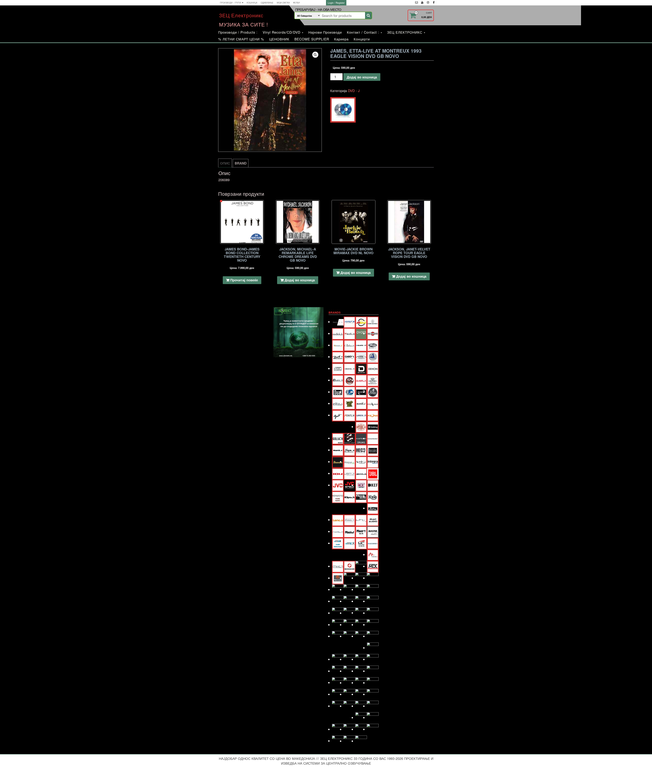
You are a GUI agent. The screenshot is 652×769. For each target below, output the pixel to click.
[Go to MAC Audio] (373, 519)
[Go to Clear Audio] (373, 356)
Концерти (362, 39)
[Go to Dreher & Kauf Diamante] (373, 380)
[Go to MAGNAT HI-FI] (361, 531)
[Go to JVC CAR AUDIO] (349, 485)
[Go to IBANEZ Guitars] (338, 461)
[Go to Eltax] (338, 403)
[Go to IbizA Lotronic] (349, 461)
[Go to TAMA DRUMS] (349, 694)
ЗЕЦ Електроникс (241, 15)
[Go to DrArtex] (361, 380)
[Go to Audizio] (349, 333)
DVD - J (354, 90)
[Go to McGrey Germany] (373, 543)
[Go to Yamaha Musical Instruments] (361, 740)
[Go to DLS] (349, 380)
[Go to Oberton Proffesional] (361, 577)
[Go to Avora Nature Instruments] (361, 333)
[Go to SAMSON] (349, 659)
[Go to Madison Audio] (338, 531)
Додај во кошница (362, 77)
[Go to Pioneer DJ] (373, 601)
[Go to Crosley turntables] (349, 368)
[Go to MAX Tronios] (349, 543)
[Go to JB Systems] (361, 473)
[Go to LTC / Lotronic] (361, 519)
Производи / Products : (238, 32)
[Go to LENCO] (338, 519)
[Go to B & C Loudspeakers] (373, 333)
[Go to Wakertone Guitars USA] (349, 729)
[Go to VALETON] (373, 705)
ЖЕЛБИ (296, 2)
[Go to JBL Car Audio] (373, 473)
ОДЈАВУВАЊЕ (267, 2)
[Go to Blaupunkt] (361, 345)
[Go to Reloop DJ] (361, 624)
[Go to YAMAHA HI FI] (349, 740)
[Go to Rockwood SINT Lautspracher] (361, 636)
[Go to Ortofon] (361, 589)
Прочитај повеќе (244, 279)
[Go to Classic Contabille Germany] (361, 356)
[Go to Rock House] (373, 624)
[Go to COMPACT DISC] (338, 368)
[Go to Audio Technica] (373, 321)
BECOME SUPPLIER (311, 39)
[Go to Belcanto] (349, 344)
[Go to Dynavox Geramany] (361, 391)
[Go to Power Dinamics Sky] (349, 612)
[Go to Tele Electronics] (338, 705)
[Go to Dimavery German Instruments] (338, 380)
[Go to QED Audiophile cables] (338, 624)
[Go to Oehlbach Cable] (373, 577)
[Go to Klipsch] (349, 496)
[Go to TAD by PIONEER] (373, 682)
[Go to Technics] (373, 694)
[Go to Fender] (338, 415)
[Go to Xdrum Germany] (338, 740)
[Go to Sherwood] (373, 659)
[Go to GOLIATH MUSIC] (338, 438)
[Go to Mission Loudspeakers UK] (338, 566)
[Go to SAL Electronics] (338, 659)
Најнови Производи (325, 32)
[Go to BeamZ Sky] (338, 345)
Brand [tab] (241, 163)
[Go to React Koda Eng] (349, 624)
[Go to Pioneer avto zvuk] (361, 601)
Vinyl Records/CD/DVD (282, 32)
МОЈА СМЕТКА (283, 2)
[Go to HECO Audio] (361, 450)
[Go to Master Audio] (373, 531)
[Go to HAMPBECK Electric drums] (361, 438)
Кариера (341, 39)
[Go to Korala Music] (373, 496)
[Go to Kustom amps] (373, 508)
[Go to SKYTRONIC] (373, 670)
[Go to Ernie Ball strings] (349, 403)
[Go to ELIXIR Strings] (373, 391)
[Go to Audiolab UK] (338, 333)
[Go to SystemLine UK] (361, 682)
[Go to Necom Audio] (338, 577)
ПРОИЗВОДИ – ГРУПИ (231, 2)
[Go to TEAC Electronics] (361, 694)
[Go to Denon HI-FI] (373, 368)
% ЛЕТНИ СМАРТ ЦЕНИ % (241, 39)
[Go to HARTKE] (338, 449)
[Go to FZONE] (373, 415)
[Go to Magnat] (349, 531)
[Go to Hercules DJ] (373, 450)
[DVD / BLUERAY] (343, 110)
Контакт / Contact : (363, 32)
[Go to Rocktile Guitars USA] (349, 636)
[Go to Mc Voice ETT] (361, 543)
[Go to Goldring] (373, 426)
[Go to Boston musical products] (338, 356)
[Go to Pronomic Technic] (361, 612)
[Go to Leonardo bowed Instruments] (349, 519)
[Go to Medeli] (373, 554)
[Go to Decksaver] (361, 368)
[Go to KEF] (373, 485)
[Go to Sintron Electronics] (349, 670)
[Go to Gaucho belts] (361, 426)
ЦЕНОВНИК (279, 39)
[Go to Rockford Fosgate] (338, 636)
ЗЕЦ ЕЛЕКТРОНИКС (405, 32)
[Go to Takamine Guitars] (338, 694)
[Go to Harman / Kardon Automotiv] (373, 438)
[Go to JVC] (338, 485)
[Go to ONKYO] (349, 589)
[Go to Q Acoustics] (373, 612)
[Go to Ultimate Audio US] (349, 705)
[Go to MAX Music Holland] (338, 543)
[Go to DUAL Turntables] (338, 391)
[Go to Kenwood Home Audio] (338, 496)
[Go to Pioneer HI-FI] (338, 612)
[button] (315, 55)
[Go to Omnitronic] (338, 589)
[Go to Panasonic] (373, 589)
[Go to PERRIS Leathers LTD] (349, 601)
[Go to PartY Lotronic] (338, 601)
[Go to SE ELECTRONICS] (361, 659)
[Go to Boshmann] (373, 345)
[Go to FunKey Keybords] (361, 415)
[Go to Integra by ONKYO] (373, 461)
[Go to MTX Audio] (373, 566)
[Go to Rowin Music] (373, 647)
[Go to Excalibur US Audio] (373, 403)
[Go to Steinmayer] (349, 682)
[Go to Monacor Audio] (349, 566)
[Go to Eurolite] (361, 403)
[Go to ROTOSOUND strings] (373, 636)
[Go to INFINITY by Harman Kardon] (361, 461)
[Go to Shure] (338, 670)
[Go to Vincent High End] (361, 717)
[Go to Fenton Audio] (349, 415)
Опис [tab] (225, 163)
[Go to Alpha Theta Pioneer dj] (338, 321)
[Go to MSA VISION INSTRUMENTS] (361, 566)
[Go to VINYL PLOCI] (373, 717)
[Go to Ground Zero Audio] (349, 438)
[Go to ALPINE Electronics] (349, 321)
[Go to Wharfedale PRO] (373, 729)
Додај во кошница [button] (300, 279)
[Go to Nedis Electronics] (349, 577)
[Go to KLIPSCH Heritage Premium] (361, 496)
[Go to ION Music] (338, 473)
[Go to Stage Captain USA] (338, 682)
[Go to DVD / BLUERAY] (349, 391)
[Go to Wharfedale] (361, 729)
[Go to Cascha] (349, 356)
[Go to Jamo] (349, 473)
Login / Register (336, 2)
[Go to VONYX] (338, 729)
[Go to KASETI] (361, 485)
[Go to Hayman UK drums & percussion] (349, 449)
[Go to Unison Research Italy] (361, 705)
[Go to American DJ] (361, 321)
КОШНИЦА (252, 2)
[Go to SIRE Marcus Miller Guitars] (361, 670)
